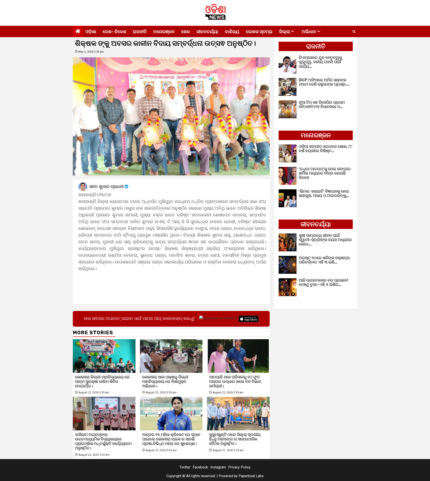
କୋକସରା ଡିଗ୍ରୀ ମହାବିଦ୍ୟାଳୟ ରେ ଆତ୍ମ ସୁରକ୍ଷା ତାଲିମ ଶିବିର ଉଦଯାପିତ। (102, 381)
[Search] (354, 31)
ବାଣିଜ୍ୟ (232, 31)
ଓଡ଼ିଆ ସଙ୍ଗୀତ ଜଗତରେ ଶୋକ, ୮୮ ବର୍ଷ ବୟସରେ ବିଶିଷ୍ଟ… (326, 148)
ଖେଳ (185, 31)
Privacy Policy (239, 467)
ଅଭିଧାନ (309, 31)
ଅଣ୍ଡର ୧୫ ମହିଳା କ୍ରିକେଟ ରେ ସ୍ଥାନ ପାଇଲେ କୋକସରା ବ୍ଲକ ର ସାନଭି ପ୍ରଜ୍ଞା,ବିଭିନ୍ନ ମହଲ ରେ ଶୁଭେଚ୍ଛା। (171, 439)
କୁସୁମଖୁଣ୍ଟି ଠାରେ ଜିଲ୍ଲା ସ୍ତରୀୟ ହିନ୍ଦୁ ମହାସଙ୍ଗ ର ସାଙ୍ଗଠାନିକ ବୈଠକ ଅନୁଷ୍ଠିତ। (235, 439)
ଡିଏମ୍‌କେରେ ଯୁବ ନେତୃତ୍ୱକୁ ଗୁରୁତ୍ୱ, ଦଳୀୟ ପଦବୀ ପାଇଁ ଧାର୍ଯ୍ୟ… (320, 62)
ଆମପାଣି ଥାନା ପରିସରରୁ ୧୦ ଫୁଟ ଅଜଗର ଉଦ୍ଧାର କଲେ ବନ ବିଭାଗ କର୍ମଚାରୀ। (235, 381)
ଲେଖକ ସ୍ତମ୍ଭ (259, 31)
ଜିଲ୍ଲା (284, 31)
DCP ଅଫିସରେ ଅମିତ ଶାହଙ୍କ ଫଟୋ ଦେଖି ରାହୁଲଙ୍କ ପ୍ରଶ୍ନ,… (324, 82)
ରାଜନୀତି (140, 31)
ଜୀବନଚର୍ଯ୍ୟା (207, 31)
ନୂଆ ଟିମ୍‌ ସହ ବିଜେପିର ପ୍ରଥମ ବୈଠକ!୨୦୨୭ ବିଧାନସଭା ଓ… (322, 104)
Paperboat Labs (251, 476)
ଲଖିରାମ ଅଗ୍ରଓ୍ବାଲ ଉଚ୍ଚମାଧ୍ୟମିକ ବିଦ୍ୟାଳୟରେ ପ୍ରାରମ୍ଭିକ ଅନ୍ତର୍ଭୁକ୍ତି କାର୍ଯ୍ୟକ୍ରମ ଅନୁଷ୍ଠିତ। (103, 441)
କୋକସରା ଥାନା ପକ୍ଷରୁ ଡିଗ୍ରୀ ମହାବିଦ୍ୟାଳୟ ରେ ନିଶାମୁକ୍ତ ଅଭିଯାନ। (165, 381)
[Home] (77, 31)
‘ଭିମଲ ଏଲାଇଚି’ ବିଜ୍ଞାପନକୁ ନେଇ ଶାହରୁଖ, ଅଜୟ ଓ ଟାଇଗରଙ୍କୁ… (324, 193)
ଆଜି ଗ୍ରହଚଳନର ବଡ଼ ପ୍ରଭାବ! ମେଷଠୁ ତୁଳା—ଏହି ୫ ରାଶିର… (323, 282)
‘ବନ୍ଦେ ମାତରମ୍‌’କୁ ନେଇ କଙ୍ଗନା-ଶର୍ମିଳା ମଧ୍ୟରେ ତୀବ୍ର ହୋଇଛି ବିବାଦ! (325, 173)
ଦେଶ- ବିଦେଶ (114, 31)
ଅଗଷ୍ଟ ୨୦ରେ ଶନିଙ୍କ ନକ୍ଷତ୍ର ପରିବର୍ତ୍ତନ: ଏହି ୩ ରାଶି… (324, 260)
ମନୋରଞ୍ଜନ (164, 31)
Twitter (184, 467)
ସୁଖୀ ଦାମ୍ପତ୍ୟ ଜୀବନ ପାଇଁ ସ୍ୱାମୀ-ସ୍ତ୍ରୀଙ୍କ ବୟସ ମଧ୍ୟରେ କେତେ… (325, 240)
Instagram (218, 467)
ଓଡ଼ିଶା (90, 31)
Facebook (200, 467)
